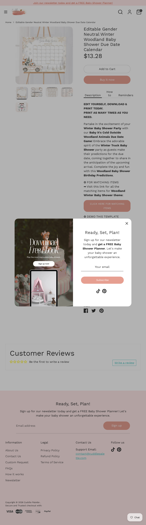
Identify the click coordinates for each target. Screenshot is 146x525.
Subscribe (102, 280)
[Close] (127, 223)
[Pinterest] (104, 291)
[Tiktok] (98, 291)
